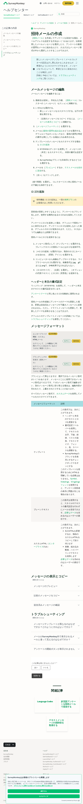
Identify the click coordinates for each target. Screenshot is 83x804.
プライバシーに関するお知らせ (24, 786)
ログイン (57, 3)
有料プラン (69, 199)
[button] (57, 586)
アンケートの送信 (47, 23)
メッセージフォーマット (48, 126)
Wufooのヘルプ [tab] (29, 15)
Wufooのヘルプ (48, 767)
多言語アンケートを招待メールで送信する (68, 704)
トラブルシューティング (42, 319)
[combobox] (9, 745)
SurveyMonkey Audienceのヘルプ (54, 762)
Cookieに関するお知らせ (44, 786)
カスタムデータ (63, 393)
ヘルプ (33, 23)
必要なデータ (70, 512)
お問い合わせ (47, 3)
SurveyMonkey (8, 754)
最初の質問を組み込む (53, 131)
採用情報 (6, 759)
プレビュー (50, 167)
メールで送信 (62, 23)
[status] (57, 68)
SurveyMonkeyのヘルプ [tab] (12, 15)
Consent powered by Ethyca (69, 800)
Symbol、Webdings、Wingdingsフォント (70, 481)
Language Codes (45, 701)
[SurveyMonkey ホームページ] (14, 3)
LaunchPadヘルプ (49, 759)
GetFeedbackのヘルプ (50, 757)
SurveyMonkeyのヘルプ (51, 754)
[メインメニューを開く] (77, 3)
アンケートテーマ (39, 293)
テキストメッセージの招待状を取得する (56, 723)
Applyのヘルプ (48, 769)
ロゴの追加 (44, 144)
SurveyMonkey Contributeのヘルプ (54, 764)
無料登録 (68, 3)
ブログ (5, 762)
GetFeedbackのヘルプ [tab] (45, 15)
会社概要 (6, 757)
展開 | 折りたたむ (38, 580)
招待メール (38, 38)
